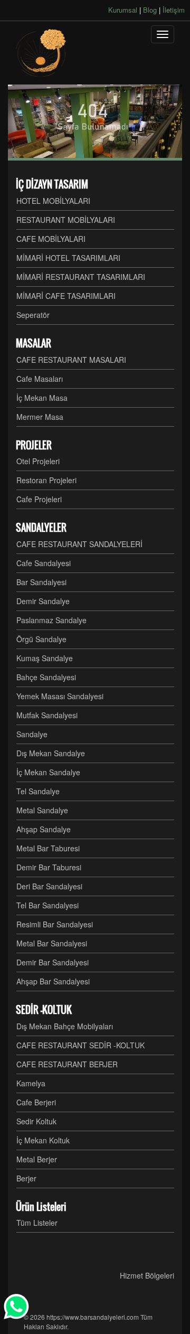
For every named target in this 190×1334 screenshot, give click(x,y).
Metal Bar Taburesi (48, 848)
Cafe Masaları (39, 378)
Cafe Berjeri (36, 1102)
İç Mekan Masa (42, 397)
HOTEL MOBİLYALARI (53, 200)
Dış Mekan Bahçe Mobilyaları (64, 1026)
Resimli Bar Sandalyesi (54, 924)
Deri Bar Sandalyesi (49, 886)
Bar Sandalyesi (41, 582)
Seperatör (33, 314)
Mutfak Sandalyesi (47, 715)
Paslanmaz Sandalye (51, 620)
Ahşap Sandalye (43, 829)
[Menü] (162, 34)
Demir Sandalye (43, 601)
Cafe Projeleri (39, 499)
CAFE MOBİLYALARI (51, 238)
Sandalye (32, 734)
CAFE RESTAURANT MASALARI (71, 359)
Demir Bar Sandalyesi (52, 962)
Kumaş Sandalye (44, 658)
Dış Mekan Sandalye (50, 753)
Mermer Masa (39, 416)
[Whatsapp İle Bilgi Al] (17, 1306)
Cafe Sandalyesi (43, 563)
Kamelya (30, 1083)
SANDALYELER (41, 527)
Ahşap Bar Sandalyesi (53, 981)
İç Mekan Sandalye (48, 772)
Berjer (26, 1178)
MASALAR (33, 343)
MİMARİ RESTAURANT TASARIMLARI (80, 276)
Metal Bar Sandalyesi (51, 943)
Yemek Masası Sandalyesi (59, 696)
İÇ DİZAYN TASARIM (52, 184)
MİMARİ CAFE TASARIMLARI (66, 295)
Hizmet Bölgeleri (147, 1275)
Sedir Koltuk (36, 1121)
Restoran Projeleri (46, 480)
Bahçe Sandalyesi (46, 677)
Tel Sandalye (38, 791)
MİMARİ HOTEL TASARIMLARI (68, 257)
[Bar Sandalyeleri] (42, 52)
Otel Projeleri (38, 461)
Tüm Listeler (37, 1222)
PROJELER (34, 445)
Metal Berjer (36, 1159)
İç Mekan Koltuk (43, 1140)
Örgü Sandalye (41, 639)
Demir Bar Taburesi (48, 867)
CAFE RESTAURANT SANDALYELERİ (79, 544)
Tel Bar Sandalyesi (47, 905)
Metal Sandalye (42, 810)
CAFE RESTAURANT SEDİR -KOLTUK (80, 1045)
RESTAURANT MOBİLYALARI (65, 219)
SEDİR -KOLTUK (44, 1010)
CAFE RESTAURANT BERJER (67, 1064)
